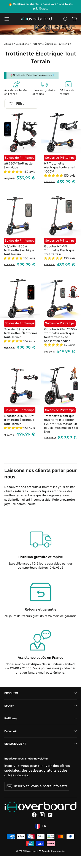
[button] (13, 172)
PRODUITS (11, 693)
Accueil (8, 44)
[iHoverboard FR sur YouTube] (50, 814)
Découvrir (10, 731)
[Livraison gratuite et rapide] (40, 539)
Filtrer (20, 103)
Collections (22, 44)
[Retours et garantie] (40, 592)
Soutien (9, 705)
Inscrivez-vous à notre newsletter (26, 758)
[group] (40, 6)
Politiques (10, 718)
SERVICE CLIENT (15, 743)
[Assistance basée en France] (40, 640)
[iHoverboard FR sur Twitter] (42, 814)
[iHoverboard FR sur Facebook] (34, 814)
